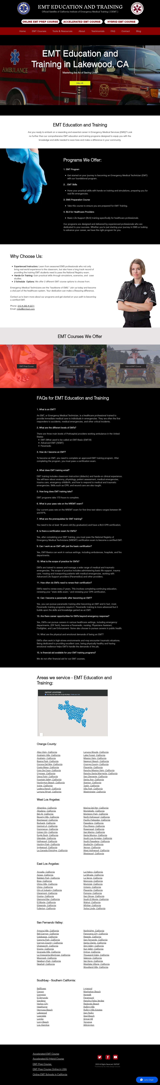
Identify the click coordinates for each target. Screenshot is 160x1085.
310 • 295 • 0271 (26, 305)
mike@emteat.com (26, 309)
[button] (39, 31)
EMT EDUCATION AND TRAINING (80, 6)
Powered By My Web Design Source (107, 1066)
